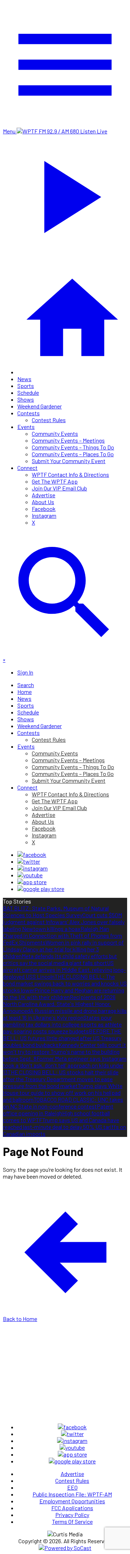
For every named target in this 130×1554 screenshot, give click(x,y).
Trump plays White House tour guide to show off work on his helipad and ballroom (62, 1092)
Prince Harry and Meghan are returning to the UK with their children (63, 993)
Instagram (44, 515)
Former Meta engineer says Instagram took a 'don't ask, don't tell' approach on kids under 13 (64, 1065)
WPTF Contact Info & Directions (70, 474)
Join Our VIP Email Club (59, 488)
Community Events (55, 433)
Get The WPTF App (55, 481)
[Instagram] (32, 868)
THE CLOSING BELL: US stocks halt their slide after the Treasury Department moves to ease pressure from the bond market (60, 1079)
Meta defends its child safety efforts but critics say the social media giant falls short (60, 959)
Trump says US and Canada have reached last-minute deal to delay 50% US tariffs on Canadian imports (64, 1126)
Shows (25, 399)
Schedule (28, 392)
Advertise (43, 495)
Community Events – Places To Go (73, 454)
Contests (28, 413)
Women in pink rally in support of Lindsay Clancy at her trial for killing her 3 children (63, 949)
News (24, 378)
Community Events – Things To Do (73, 447)
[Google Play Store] (40, 888)
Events (26, 426)
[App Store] (32, 881)
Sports (25, 385)
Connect (27, 467)
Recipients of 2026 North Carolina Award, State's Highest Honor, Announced (59, 1003)
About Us (43, 501)
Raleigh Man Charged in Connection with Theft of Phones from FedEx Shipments (62, 935)
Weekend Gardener (39, 406)
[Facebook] (31, 854)
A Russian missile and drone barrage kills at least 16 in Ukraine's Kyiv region (65, 1014)
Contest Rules (49, 419)
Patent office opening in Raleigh (58, 1109)
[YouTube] (30, 875)
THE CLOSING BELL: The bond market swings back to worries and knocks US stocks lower (65, 983)
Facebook (44, 508)
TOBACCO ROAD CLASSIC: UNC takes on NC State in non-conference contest (63, 1103)
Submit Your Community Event (68, 460)
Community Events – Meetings (68, 440)
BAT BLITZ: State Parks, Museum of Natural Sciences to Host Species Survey (56, 911)
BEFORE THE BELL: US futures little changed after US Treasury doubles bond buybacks (62, 1038)
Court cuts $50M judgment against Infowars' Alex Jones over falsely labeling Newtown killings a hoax (64, 921)
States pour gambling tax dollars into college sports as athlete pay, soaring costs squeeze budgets (62, 1024)
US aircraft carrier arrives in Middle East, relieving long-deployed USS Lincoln (64, 969)
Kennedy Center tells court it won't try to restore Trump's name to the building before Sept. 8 (64, 1051)
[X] (28, 861)
